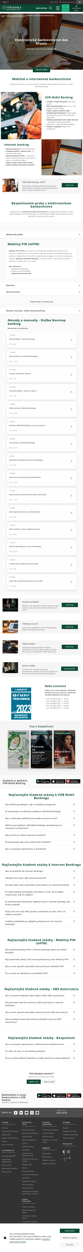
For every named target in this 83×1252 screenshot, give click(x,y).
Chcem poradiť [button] (69, 669)
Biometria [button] (10, 285)
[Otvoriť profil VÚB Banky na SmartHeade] (37, 1112)
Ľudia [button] (5, 2)
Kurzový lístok (27, 1137)
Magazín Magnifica (49, 1164)
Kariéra (4, 1141)
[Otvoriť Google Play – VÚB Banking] (44, 1095)
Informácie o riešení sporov (29, 1217)
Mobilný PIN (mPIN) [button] (14, 234)
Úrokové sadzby (27, 1147)
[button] (50, 8)
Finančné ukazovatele (50, 1130)
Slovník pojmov (27, 1188)
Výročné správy (47, 1137)
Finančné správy (48, 1133)
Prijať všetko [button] (70, 1231)
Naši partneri (6, 1165)
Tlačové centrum (69, 1138)
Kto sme (5, 1128)
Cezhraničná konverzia (30, 1175)
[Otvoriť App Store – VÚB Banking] (59, 1095)
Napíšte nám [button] (34, 1082)
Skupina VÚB (6, 1135)
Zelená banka (47, 1157)
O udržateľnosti (7, 1156)
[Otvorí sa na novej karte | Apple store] (58, 781)
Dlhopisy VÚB (27, 1165)
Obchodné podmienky (30, 1133)
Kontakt (55, 2)
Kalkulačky (26, 1150)
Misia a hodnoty (7, 1145)
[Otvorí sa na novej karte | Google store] (43, 781)
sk (79, 2)
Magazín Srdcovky (48, 1160)
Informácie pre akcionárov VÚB (27, 1154)
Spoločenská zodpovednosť (7, 1160)
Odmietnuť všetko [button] (70, 1238)
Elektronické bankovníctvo (16, 15)
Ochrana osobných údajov (29, 1211)
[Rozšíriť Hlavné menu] (58, 8)
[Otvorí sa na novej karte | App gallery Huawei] (73, 781)
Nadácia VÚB (6, 1172)
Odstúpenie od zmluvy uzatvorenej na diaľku (30, 1192)
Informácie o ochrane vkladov (30, 1160)
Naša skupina (41, 8)
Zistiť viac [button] (69, 185)
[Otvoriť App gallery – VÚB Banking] (74, 1095)
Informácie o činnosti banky (50, 1141)
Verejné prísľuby (28, 1171)
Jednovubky (46, 1153)
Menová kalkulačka (29, 1140)
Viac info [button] (69, 1245)
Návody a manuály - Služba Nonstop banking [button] (25, 311)
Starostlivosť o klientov (10, 1131)
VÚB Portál (26, 1178)
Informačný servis (28, 1130)
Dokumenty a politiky (9, 1168)
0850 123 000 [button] (49, 1082)
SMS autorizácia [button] (13, 292)
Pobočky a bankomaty (70, 1135)
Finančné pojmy (28, 1185)
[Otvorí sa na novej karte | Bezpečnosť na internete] (64, 749)
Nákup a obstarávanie (10, 1138)
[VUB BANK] (12, 8)
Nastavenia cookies (29, 1181)
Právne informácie (28, 1207)
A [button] (64, 1158)
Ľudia (3, 15)
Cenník (24, 1143)
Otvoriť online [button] (41, 69)
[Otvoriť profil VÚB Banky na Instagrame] (32, 1112)
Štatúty (24, 1168)
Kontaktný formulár (70, 1131)
